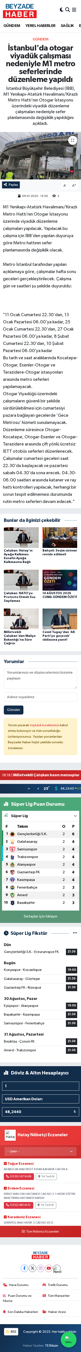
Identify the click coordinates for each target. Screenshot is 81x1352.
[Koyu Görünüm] (61, 10)
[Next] (57, 1268)
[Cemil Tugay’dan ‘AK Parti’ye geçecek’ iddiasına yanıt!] (60, 619)
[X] (32, 1268)
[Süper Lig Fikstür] (75, 933)
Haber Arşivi (57, 1312)
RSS (13, 1331)
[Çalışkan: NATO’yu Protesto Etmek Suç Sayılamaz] (21, 580)
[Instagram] (40, 1268)
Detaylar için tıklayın (40, 916)
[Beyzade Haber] (20, 10)
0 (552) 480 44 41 (20, 1205)
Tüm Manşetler (59, 1295)
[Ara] (67, 10)
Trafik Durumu (58, 1285)
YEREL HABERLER (40, 26)
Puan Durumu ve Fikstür (17, 1298)
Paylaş (13, 184)
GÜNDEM (11, 26)
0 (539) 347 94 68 (20, 1176)
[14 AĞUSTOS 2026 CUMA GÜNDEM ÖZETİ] (60, 580)
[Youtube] (48, 1268)
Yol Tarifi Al (47, 1176)
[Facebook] (24, 1268)
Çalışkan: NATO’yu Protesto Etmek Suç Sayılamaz (19, 597)
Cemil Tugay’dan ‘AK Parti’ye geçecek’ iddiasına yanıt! (59, 636)
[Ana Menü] (74, 10)
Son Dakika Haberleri (23, 1312)
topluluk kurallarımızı (45, 725)
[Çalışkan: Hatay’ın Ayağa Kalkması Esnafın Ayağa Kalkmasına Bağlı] (21, 537)
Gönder (13, 710)
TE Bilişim (51, 1345)
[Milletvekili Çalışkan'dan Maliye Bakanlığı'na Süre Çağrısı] (21, 619)
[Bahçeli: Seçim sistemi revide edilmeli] (60, 537)
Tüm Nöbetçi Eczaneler (42, 1231)
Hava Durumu (18, 1285)
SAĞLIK (67, 26)
